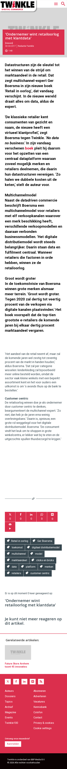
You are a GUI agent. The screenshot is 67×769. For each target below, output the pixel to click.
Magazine (10, 712)
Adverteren (40, 696)
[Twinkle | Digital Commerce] (18, 5)
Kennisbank (40, 707)
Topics (9, 701)
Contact (38, 717)
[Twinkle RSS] (41, 681)
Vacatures (39, 701)
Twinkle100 (11, 722)
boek (29, 148)
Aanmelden (13, 744)
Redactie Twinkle (26, 46)
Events (9, 717)
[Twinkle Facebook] (16, 681)
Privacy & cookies (44, 722)
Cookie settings (43, 728)
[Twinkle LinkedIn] (24, 681)
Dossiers (10, 696)
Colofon (38, 712)
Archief (9, 707)
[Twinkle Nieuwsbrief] (33, 681)
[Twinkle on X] (8, 681)
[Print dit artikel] (10, 527)
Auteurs (9, 690)
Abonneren (40, 690)
